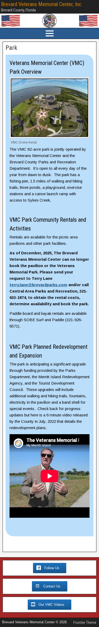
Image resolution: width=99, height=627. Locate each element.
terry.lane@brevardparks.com (38, 284)
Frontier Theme (84, 622)
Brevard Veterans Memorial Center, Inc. (41, 4)
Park (11, 47)
